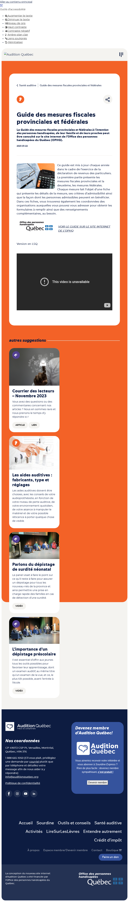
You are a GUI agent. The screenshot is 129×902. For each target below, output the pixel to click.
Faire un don (110, 857)
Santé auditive (27, 85)
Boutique (112, 850)
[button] (1, 5)
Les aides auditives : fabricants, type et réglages (32, 480)
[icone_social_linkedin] (33, 793)
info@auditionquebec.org (21, 777)
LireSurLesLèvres (62, 832)
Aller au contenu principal (16, 2)
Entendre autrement (102, 832)
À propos (33, 850)
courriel (34, 762)
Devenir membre (97, 782)
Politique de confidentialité (22, 783)
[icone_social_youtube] (25, 793)
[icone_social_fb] (8, 793)
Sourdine (45, 823)
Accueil (26, 823)
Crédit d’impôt (108, 840)
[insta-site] (17, 793)
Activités (33, 832)
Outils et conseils (74, 823)
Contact (96, 850)
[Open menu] (121, 54)
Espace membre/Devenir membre (65, 850)
